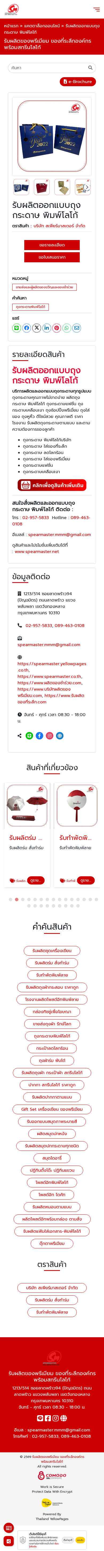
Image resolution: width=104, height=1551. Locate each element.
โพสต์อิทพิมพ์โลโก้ (52, 1182)
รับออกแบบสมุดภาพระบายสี (52, 1121)
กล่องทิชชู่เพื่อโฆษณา (52, 1012)
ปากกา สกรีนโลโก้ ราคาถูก (52, 1085)
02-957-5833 (35, 518)
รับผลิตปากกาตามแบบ (52, 1097)
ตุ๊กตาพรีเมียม (52, 1243)
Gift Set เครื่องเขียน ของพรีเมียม (52, 1109)
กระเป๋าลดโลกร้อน (52, 1048)
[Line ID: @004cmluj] (29, 736)
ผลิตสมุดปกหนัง (52, 1134)
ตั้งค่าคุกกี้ (67, 1540)
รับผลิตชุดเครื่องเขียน (52, 951)
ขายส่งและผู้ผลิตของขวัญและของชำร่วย (44, 287)
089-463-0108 (70, 625)
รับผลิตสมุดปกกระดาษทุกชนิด (52, 1146)
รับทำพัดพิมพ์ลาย (52, 975)
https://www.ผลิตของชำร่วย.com (49, 683)
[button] (87, 187)
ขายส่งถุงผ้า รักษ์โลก (52, 1024)
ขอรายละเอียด (52, 245)
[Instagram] (49, 736)
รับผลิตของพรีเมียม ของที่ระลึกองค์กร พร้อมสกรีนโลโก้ (58, 1459)
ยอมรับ (80, 1540)
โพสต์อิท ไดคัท (52, 1195)
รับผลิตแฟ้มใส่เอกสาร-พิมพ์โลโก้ (52, 1231)
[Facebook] (39, 736)
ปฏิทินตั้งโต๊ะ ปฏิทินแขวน (52, 1170)
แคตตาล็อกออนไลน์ (42, 26)
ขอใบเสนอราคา (52, 257)
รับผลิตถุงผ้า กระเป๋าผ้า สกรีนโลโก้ (52, 1073)
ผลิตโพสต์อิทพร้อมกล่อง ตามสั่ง (52, 1219)
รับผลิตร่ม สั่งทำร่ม (52, 963)
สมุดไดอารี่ (52, 1158)
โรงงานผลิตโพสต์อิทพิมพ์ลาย (52, 999)
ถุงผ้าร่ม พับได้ (52, 1060)
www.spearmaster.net (38, 551)
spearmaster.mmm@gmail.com (59, 534)
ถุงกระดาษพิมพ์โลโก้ (30, 306)
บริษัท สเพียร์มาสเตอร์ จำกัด (59, 226)
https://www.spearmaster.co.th (49, 676)
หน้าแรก (11, 26)
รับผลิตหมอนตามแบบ (52, 1207)
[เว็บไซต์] (59, 736)
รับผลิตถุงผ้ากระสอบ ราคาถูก (52, 987)
